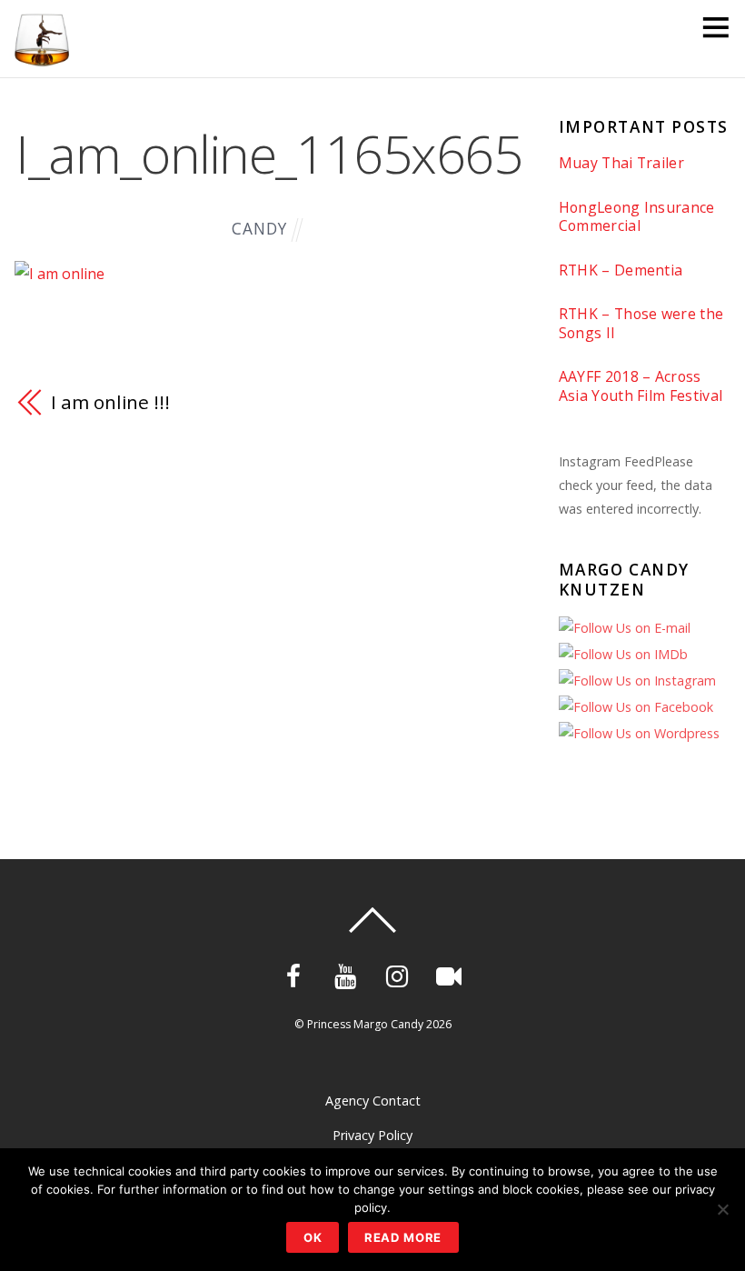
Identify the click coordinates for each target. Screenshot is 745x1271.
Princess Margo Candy (365, 1024)
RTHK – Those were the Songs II (641, 323)
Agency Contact (373, 1100)
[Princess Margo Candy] (42, 57)
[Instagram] (400, 974)
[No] (722, 1209)
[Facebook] (296, 974)
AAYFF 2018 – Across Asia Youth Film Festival (641, 386)
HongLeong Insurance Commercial (637, 216)
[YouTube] (348, 974)
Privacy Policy (372, 1135)
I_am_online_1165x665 (268, 153)
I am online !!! (110, 402)
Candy (259, 228)
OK (313, 1237)
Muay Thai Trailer (621, 163)
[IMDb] (452, 974)
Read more (403, 1237)
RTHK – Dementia (621, 270)
